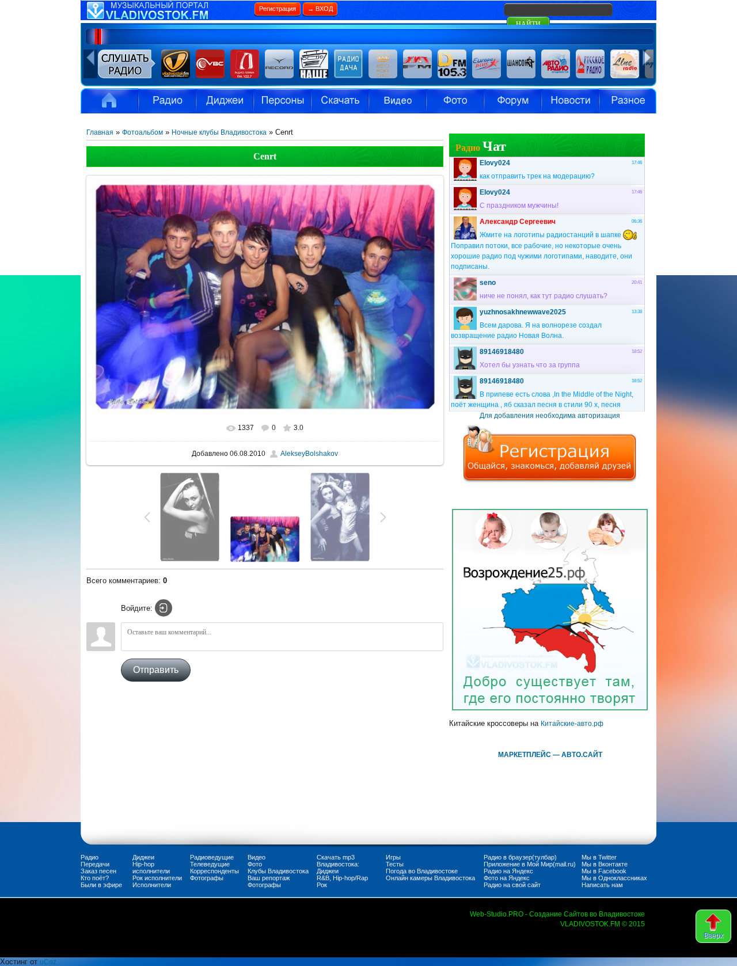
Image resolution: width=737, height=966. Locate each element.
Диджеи (143, 857)
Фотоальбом (142, 132)
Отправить (155, 670)
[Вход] (163, 608)
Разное (627, 100)
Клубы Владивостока (278, 871)
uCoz (48, 962)
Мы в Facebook (604, 871)
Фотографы (206, 877)
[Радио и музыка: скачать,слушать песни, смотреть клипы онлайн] (167, 18)
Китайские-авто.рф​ (572, 724)
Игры (393, 857)
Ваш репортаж (269, 877)
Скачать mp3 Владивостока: (338, 861)
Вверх (713, 935)
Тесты (395, 864)
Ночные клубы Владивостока (219, 132)
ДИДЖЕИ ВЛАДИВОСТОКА (224, 100)
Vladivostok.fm (109, 100)
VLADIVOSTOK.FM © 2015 (602, 924)
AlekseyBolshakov (309, 454)
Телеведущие (210, 864)
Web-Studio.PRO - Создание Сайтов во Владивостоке (557, 914)
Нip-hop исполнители (151, 867)
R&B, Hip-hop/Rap (342, 877)
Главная (99, 132)
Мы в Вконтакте (605, 864)
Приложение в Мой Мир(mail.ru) (530, 864)
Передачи (95, 864)
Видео (397, 100)
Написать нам (602, 884)
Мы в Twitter (599, 857)
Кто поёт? (95, 877)
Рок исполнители (157, 877)
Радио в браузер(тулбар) (520, 857)
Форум (512, 100)
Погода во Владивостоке (422, 871)
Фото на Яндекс (507, 877)
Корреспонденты (214, 871)
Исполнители (282, 100)
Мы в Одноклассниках (614, 877)
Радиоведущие (212, 857)
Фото (255, 864)
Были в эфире (101, 884)
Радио (167, 100)
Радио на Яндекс (508, 871)
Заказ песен (98, 871)
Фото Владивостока (455, 100)
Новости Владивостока (570, 100)
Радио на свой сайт (512, 884)
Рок (322, 884)
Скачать (339, 100)
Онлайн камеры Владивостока (430, 877)
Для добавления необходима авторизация (550, 416)
